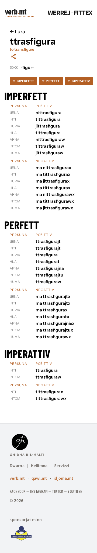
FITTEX (83, 13)
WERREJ (59, 13)
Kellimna (39, 466)
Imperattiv (79, 81)
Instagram (38, 491)
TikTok (57, 491)
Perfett (51, 81)
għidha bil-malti (27, 454)
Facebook (18, 491)
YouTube (75, 491)
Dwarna (17, 466)
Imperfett (23, 81)
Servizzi (61, 466)
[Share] (13, 56)
